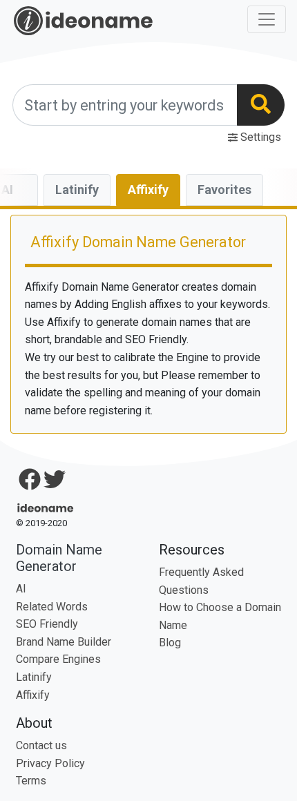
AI (21, 588)
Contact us (41, 745)
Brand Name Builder (63, 641)
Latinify (77, 189)
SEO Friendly (47, 623)
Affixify (154, 189)
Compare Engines (58, 659)
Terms (31, 780)
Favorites (224, 189)
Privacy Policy (50, 763)
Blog (170, 642)
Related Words (52, 606)
